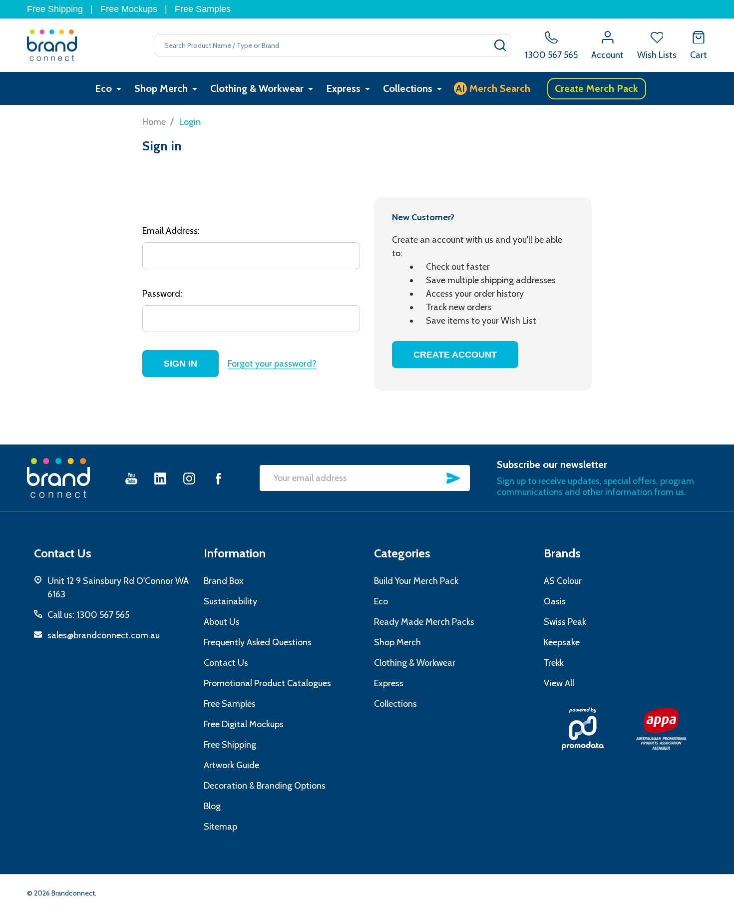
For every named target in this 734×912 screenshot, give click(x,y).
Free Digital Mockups (244, 724)
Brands (562, 553)
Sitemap (220, 826)
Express (343, 88)
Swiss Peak (565, 621)
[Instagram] (189, 478)
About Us (222, 621)
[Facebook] (218, 478)
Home (154, 121)
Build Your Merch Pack (416, 580)
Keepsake (562, 642)
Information (235, 553)
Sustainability (230, 601)
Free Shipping (55, 9)
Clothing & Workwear (257, 88)
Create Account (455, 355)
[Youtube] (131, 478)
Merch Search (493, 88)
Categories (402, 553)
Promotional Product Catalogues (267, 683)
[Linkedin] (160, 478)
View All (559, 683)
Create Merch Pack (596, 88)
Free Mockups (128, 9)
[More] (118, 88)
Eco (103, 88)
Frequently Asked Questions (258, 642)
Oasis (555, 601)
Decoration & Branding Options (265, 785)
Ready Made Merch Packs (424, 621)
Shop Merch (161, 88)
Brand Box (224, 580)
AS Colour (563, 580)
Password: (162, 293)
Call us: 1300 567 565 (88, 614)
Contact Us (226, 662)
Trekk (554, 662)
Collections (407, 88)
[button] (583, 729)
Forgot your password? (272, 363)
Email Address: (171, 230)
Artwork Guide (231, 765)
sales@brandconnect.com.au (103, 635)
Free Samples (203, 9)
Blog (212, 806)
